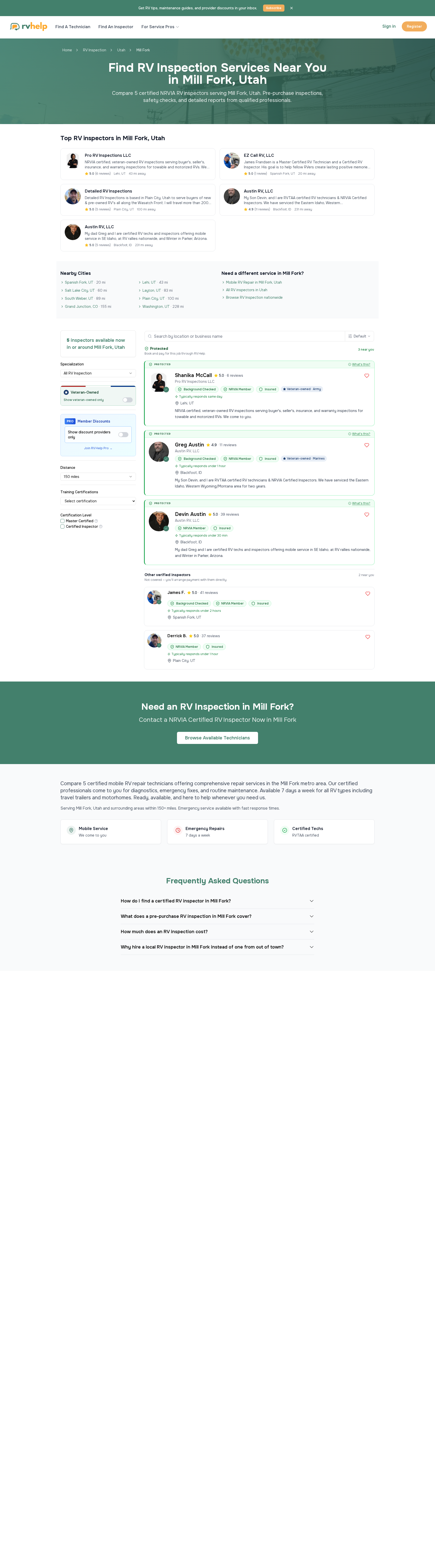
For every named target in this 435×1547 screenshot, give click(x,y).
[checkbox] (62, 521)
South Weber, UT (85, 298)
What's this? (361, 364)
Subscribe (273, 8)
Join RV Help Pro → (98, 448)
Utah (121, 50)
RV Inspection (94, 50)
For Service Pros (157, 26)
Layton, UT (157, 290)
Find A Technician (72, 26)
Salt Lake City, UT (86, 290)
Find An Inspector (115, 26)
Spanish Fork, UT (85, 282)
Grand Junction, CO (88, 306)
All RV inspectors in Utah (246, 290)
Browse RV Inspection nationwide (254, 297)
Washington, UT (163, 306)
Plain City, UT (160, 298)
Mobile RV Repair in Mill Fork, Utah (254, 282)
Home (67, 50)
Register (414, 26)
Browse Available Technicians (217, 738)
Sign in (389, 26)
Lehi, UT (155, 282)
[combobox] (98, 373)
